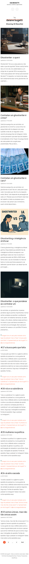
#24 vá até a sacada (10, 473)
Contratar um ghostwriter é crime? (13, 116)
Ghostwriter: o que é (10, 57)
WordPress (14, 558)
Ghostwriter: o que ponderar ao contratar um (14, 302)
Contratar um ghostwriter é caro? (13, 179)
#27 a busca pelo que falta (13, 347)
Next (22, 542)
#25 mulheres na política (12, 432)
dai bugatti (14, 3)
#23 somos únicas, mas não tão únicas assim (14, 513)
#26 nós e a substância (12, 388)
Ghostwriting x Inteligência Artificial (13, 239)
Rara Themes (17, 556)
